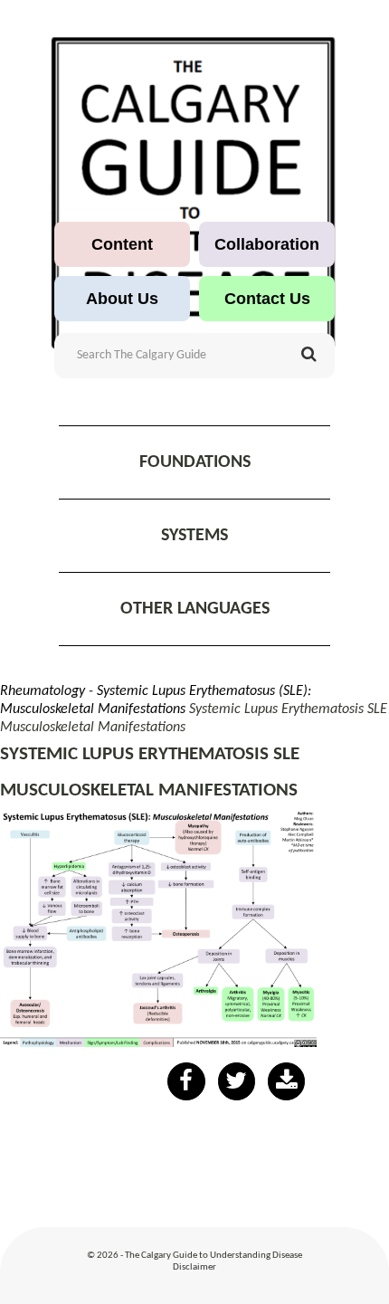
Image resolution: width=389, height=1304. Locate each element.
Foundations (195, 462)
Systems (194, 536)
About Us (122, 299)
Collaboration (266, 244)
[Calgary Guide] (194, 192)
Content (122, 244)
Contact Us (267, 299)
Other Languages (195, 609)
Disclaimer (194, 1267)
